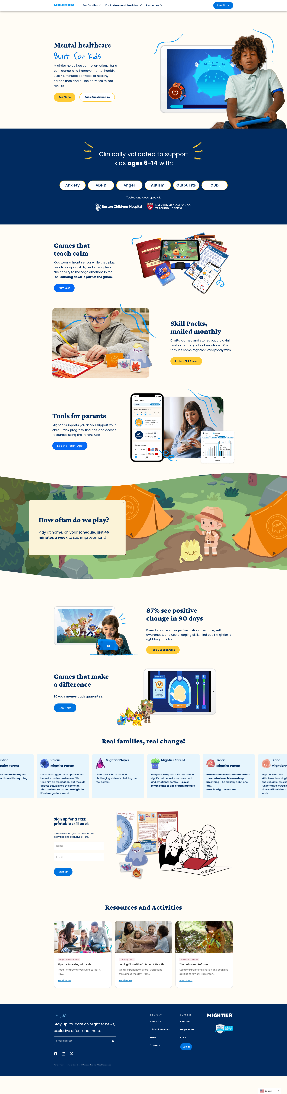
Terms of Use (71, 1065)
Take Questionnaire (97, 97)
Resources (152, 5)
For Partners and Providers (121, 5)
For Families (90, 5)
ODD (214, 185)
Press (153, 1037)
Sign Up (63, 871)
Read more (64, 980)
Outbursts (186, 185)
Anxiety (72, 185)
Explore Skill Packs (186, 361)
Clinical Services (160, 1029)
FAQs (183, 1037)
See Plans (223, 5)
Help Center (187, 1029)
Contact (185, 1021)
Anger (129, 185)
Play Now (64, 288)
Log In (186, 1046)
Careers (155, 1045)
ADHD (101, 185)
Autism (157, 185)
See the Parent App (70, 446)
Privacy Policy (59, 1065)
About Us (155, 1021)
